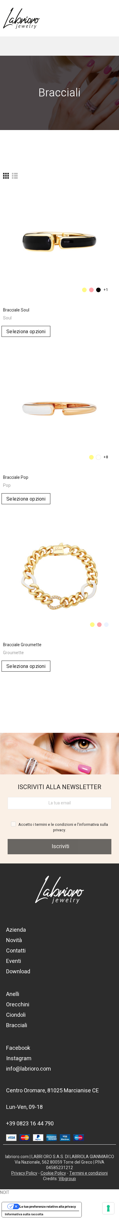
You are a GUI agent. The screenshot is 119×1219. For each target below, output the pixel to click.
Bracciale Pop (15, 477)
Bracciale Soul (16, 310)
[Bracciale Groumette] (59, 576)
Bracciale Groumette (22, 645)
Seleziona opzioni (25, 331)
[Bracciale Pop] (59, 408)
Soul (7, 318)
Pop (7, 485)
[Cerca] (31, 46)
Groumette (13, 653)
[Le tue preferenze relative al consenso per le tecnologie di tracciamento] (108, 1208)
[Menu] (105, 18)
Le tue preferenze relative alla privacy (48, 1206)
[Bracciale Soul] (59, 241)
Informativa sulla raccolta (24, 1214)
